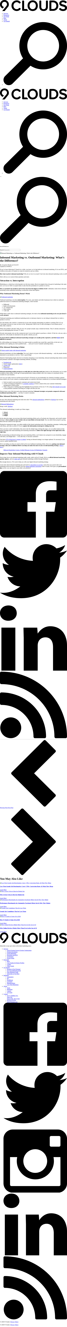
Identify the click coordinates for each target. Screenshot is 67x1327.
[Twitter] (33, 604)
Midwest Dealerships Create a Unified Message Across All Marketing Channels (25, 450)
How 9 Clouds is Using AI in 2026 (10, 920)
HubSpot (53, 399)
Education (6, 960)
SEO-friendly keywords (59, 387)
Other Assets (10, 966)
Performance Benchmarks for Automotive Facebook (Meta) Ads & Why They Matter (25, 903)
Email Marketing (11, 953)
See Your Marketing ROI (14, 970)
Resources (6, 15)
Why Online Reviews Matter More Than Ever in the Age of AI (18, 928)
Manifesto (9, 989)
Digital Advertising (12, 952)
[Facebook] (33, 537)
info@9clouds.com (12, 1002)
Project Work (10, 958)
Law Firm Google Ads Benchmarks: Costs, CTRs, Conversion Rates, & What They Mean (26, 886)
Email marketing (8, 368)
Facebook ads (7, 362)
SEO (20, 364)
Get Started (6, 21)
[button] (35, 84)
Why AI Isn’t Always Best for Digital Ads (12, 894)
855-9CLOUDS (11, 1000)
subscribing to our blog (36, 465)
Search (2, 250)
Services (5, 13)
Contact (5, 994)
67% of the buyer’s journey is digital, (16, 439)
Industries (6, 975)
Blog (4, 18)
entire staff (17, 459)
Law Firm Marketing (12, 984)
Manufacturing (11, 983)
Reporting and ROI (12, 955)
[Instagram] (35, 1192)
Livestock (9, 981)
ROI (58, 337)
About (5, 19)
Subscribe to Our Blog (13, 974)
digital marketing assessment (33, 466)
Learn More (3, 890)
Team (8, 988)
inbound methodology (38, 399)
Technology (10, 956)
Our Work (6, 16)
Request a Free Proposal (13, 969)
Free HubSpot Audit (12, 972)
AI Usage (9, 992)
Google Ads (6, 365)
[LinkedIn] (33, 671)
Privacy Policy (14, 1322)
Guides (9, 964)
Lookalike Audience (28, 383)
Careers (9, 991)
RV (8, 978)
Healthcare (10, 980)
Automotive (10, 977)
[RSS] (33, 737)
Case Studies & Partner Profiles (15, 963)
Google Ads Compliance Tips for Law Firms (13, 911)
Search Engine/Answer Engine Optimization (19, 950)
